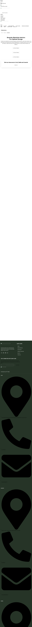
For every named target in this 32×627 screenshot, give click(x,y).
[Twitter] (3, 353)
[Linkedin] (5, 353)
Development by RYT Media (5, 371)
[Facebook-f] (1, 353)
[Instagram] (7, 353)
